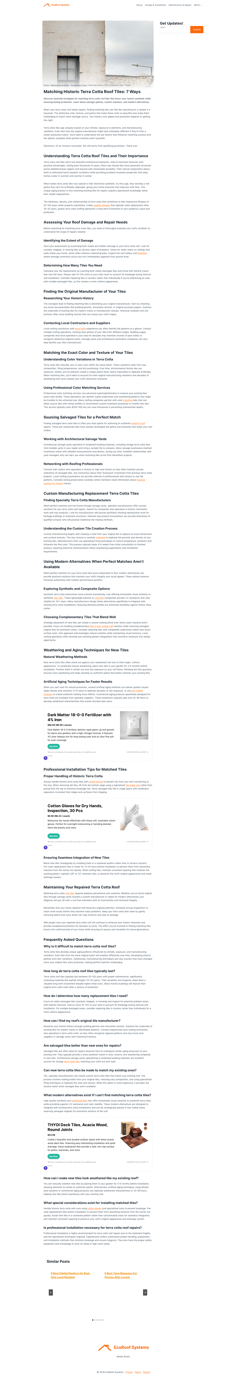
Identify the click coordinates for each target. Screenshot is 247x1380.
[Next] (145, 1292)
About (139, 5)
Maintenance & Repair (180, 5)
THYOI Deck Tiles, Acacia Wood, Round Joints (78, 1127)
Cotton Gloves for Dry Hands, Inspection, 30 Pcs (75, 808)
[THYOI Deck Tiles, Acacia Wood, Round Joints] (134, 1149)
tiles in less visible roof (101, 626)
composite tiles (79, 1100)
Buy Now (54, 746)
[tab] (92, 1320)
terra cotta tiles (72, 1061)
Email (163, 27)
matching (128, 400)
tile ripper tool (133, 785)
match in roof (138, 423)
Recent (146, 1372)
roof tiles (69, 893)
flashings (142, 253)
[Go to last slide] (51, 1292)
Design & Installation (155, 5)
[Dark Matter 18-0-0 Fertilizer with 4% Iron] (134, 739)
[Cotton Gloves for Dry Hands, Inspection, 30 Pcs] (134, 830)
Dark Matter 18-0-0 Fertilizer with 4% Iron (79, 717)
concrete (99, 598)
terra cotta (80, 328)
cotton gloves (96, 781)
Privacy (129, 1372)
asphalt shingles (101, 205)
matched (100, 537)
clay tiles (58, 598)
